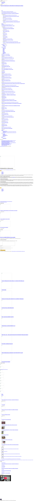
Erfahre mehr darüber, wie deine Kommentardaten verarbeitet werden (18, 251)
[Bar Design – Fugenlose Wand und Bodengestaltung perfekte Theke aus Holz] (10, 41)
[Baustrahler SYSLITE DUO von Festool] (4, 369)
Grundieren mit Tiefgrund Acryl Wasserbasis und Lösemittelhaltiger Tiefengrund (11, 105)
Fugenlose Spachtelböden (5, 135)
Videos (2, 23)
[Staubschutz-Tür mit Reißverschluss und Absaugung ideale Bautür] (1, 382)
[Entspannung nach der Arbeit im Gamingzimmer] (8, 27)
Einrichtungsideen (3, 146)
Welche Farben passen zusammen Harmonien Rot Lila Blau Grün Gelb (9, 132)
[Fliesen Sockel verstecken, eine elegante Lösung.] (3, 438)
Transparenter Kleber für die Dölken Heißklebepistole (6, 201)
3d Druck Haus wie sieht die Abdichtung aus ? (8, 325)
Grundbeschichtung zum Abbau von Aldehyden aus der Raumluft (9, 100)
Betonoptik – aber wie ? (4, 108)
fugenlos (2, 460)
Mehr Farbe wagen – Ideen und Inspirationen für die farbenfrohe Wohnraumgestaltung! (15, 334)
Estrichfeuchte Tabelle (4, 63)
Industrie (4, 45)
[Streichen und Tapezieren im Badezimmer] (2, 385)
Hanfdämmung (3, 72)
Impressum (3, 3)
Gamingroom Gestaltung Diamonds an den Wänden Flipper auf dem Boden (10, 86)
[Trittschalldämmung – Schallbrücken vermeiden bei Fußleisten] (8, 93)
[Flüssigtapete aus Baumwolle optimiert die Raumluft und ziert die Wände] (1, 366)
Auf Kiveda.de (13, 177)
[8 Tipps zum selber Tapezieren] (5, 118)
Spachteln (5, 46)
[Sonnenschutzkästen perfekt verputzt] (5, 65)
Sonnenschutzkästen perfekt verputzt (6, 66)
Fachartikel (3, 44)
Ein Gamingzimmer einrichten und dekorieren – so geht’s (8, 25)
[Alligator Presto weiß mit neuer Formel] (6, 79)
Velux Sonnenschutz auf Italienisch (4, 227)
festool (3, 460)
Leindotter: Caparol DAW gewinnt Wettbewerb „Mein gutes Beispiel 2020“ (9, 142)
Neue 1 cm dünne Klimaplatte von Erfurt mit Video (7, 69)
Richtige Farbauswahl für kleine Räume (5, 144)
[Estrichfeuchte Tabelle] (4, 62)
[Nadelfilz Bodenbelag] (4, 96)
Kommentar (1, 245)
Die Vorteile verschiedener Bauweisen (7, 343)
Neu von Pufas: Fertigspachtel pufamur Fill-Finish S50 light (8, 111)
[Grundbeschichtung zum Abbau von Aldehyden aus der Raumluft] (8, 99)
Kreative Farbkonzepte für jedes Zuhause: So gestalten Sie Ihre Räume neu (10, 13)
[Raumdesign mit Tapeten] (4, 124)
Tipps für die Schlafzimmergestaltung (6, 414)
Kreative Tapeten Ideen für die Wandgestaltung (7, 128)
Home (2, 10)
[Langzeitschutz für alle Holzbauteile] (1, 390)
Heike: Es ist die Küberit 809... (4, 451)
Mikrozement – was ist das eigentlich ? (6, 55)
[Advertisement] (12, 8)
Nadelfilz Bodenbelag (4, 97)
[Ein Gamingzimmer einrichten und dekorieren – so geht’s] (7, 24)
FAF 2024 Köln (4, 289)
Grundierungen (4, 47)
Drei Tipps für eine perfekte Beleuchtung (8, 307)
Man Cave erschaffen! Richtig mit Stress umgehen (7, 237)
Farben (3, 48)
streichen (1, 460)
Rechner (2, 130)
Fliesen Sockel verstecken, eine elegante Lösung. (7, 89)
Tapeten (3, 53)
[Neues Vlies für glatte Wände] (5, 121)
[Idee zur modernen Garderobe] (2, 433)
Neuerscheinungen (4, 138)
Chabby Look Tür (5, 34)
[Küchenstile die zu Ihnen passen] (2, 377)
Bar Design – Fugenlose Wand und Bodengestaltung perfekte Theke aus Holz (11, 42)
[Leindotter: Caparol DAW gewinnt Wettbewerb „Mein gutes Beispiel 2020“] (10, 20)
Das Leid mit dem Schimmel (6, 361)
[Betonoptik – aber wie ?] (4, 107)
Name (1, 246)
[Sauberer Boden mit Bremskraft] (2, 374)
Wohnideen (4, 133)
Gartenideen (4, 134)
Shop (2, 137)
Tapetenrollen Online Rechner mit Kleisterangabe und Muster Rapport (9, 131)
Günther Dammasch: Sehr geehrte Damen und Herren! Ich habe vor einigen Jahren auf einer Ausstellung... (12, 456)
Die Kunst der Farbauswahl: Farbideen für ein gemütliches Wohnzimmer (13, 298)
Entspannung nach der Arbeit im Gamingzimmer (8, 28)
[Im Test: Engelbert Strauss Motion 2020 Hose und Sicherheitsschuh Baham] (3, 443)
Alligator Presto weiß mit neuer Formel (6, 80)
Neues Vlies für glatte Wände (5, 122)
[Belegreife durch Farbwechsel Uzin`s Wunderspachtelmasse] (7, 59)
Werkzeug (4, 136)
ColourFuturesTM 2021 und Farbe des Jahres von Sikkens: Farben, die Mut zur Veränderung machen (13, 83)
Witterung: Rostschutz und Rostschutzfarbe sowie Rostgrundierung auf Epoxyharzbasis (11, 103)
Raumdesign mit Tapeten (4, 125)
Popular (2, 394)
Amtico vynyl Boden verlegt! (6, 31)
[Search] (0, 4)
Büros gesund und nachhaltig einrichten (8, 316)
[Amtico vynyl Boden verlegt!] (6, 30)
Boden (3, 50)
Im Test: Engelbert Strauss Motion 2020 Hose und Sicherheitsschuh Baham (10, 444)
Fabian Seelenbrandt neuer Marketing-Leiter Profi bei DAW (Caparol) (11, 16)
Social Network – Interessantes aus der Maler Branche (8, 11)
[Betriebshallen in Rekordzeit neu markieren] (6, 76)
